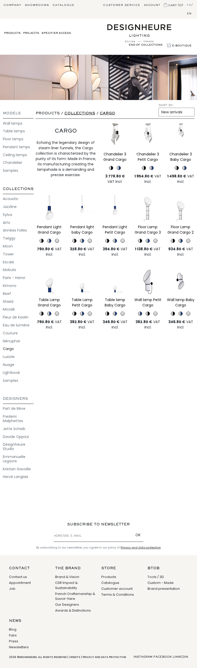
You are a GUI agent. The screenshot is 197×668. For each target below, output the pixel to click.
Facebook (162, 657)
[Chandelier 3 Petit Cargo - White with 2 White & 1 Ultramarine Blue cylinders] (152, 168)
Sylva (7, 214)
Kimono (9, 285)
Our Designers (67, 604)
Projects (31, 33)
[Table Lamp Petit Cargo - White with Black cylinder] (74, 314)
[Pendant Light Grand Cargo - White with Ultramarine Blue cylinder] (49, 209)
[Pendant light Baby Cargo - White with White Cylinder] (90, 241)
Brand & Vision (67, 576)
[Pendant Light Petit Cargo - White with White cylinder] (123, 241)
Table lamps (14, 131)
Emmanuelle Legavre (14, 459)
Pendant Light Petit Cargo (115, 229)
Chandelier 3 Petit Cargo (147, 157)
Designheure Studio (14, 446)
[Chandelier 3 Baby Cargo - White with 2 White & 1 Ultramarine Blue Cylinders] (184, 168)
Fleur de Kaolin (15, 317)
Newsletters (19, 647)
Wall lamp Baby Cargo (180, 302)
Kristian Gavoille (17, 469)
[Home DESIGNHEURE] (139, 33)
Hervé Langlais (15, 476)
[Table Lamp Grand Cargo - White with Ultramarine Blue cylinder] (49, 282)
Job (12, 588)
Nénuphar (11, 341)
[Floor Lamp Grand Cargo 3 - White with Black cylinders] (140, 241)
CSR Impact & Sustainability (66, 585)
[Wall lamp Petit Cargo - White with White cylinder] (148, 282)
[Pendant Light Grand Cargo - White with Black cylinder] (42, 241)
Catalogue (63, 5)
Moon (8, 246)
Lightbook (11, 372)
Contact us (18, 576)
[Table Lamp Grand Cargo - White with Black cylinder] (42, 314)
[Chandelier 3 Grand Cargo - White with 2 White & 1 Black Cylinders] (115, 136)
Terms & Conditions (117, 594)
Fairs (13, 635)
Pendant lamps (16, 146)
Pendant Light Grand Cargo (49, 229)
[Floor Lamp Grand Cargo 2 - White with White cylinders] (180, 209)
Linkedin (180, 657)
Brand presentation (163, 588)
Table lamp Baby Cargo (115, 302)
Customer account (117, 588)
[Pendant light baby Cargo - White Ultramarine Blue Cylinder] (82, 209)
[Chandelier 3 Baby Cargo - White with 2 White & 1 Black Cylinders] (180, 136)
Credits (74, 657)
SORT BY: (166, 105)
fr (189, 5)
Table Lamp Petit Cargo (82, 302)
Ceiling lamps (15, 154)
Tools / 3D (155, 576)
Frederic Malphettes (13, 418)
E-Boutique (181, 46)
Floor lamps (13, 139)
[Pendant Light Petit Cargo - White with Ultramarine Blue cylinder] (115, 209)
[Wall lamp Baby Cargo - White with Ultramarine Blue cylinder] (181, 314)
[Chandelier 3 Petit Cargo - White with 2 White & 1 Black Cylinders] (148, 136)
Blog (12, 629)
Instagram (142, 657)
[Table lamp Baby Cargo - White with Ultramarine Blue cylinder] (115, 282)
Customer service (121, 5)
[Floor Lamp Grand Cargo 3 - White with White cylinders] (148, 209)
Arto (6, 222)
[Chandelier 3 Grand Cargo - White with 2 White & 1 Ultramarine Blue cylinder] (119, 168)
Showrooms (37, 5)
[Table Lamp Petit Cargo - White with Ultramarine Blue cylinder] (82, 282)
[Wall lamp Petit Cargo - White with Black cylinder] (148, 314)
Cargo (8, 348)
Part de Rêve (14, 408)
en (189, 13)
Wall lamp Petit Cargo (147, 302)
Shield (8, 301)
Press (13, 641)
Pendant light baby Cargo (82, 229)
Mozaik (9, 309)
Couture (10, 333)
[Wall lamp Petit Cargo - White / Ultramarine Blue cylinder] (140, 314)
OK (138, 534)
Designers (15, 399)
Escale (8, 262)
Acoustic (10, 198)
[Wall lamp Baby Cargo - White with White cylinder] (180, 282)
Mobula (9, 269)
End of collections (146, 45)
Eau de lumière (16, 325)
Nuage (8, 364)
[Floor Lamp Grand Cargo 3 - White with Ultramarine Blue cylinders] (148, 241)
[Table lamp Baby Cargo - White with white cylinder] (123, 314)
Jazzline (10, 206)
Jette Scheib (14, 428)
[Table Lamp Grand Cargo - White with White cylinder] (57, 314)
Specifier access (56, 33)
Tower (8, 254)
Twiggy (9, 238)
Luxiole (9, 356)
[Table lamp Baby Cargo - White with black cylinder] (107, 314)
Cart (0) (175, 5)
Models (12, 113)
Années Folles (15, 230)
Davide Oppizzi (16, 436)
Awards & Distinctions (73, 610)
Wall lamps (12, 123)
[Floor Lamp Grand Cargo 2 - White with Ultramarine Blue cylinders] (181, 241)
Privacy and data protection (141, 547)
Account (152, 5)
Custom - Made (160, 582)
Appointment (20, 582)
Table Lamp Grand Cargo (49, 302)
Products (12, 33)
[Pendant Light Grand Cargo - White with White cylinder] (57, 241)
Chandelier (12, 162)
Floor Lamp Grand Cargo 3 (148, 229)
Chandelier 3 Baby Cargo (180, 157)
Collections (18, 189)
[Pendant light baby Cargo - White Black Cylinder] (74, 241)
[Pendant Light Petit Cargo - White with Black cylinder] (107, 241)
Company (12, 5)
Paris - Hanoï (14, 277)
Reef (7, 293)
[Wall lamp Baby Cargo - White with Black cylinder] (173, 314)
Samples (10, 170)
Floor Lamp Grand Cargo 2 (181, 229)
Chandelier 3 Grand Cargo (114, 157)
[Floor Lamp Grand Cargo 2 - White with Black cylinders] (173, 241)
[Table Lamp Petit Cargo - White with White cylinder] (90, 314)
